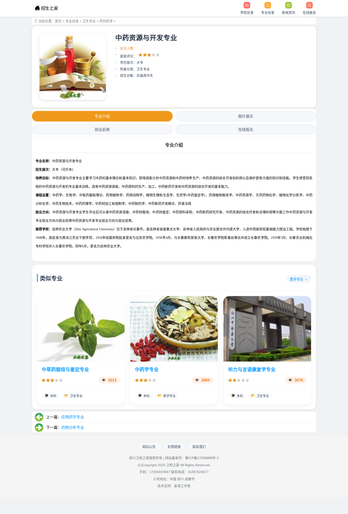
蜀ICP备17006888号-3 (202, 458)
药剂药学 (106, 21)
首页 (58, 21)
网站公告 (149, 447)
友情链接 (174, 447)
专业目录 (72, 21)
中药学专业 (147, 369)
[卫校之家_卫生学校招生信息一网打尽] (46, 8)
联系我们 (199, 447)
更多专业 (296, 279)
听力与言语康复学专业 (252, 369)
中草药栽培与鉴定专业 (65, 369)
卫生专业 (89, 21)
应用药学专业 (72, 417)
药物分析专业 (72, 427)
